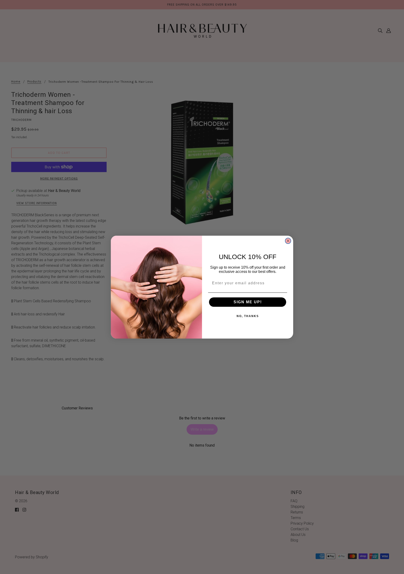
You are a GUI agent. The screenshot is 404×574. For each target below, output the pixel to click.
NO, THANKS (248, 316)
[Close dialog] (288, 241)
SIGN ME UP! (248, 302)
